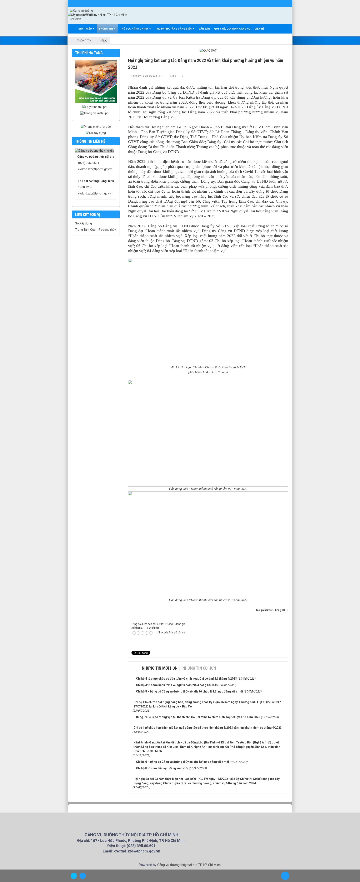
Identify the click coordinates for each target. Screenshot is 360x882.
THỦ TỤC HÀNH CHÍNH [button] (134, 28)
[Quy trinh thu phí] (95, 107)
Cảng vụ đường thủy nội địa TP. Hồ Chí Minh (189, 865)
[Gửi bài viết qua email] (271, 75)
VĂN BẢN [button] (204, 28)
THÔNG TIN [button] (106, 28)
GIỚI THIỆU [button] (85, 28)
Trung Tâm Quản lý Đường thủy (95, 229)
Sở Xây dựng (83, 223)
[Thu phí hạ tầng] (97, 81)
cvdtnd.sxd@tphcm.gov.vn (95, 169)
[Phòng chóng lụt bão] (96, 126)
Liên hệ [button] (259, 28)
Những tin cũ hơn (199, 668)
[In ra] (278, 75)
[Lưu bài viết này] (285, 75)
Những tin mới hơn (160, 668)
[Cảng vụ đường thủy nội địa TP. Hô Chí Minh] (82, 14)
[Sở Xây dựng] (96, 133)
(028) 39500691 (88, 163)
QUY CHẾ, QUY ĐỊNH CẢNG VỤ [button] (232, 28)
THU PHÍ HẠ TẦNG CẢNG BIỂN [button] (173, 28)
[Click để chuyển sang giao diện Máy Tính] (83, 876)
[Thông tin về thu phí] (95, 113)
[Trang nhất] (72, 28)
